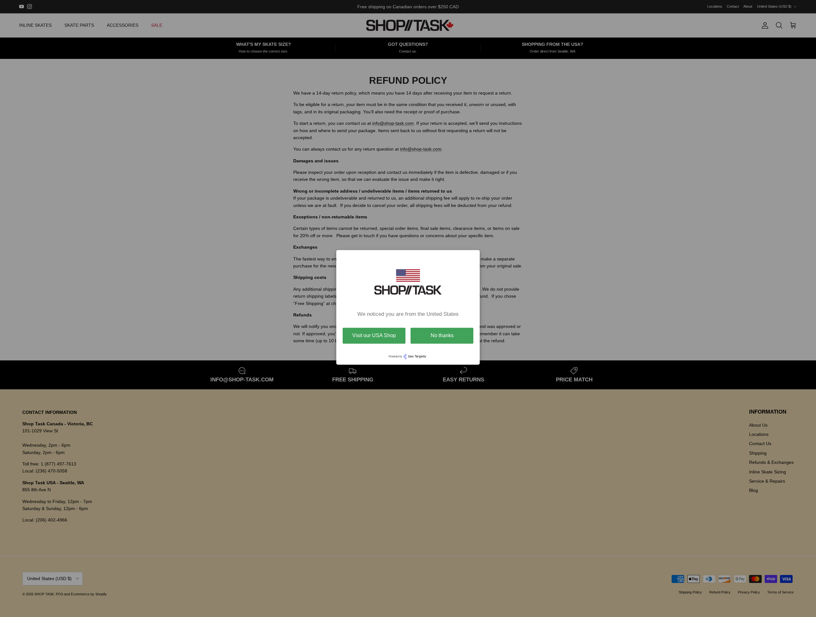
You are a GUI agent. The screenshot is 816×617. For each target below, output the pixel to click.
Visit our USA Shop (374, 335)
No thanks (442, 335)
